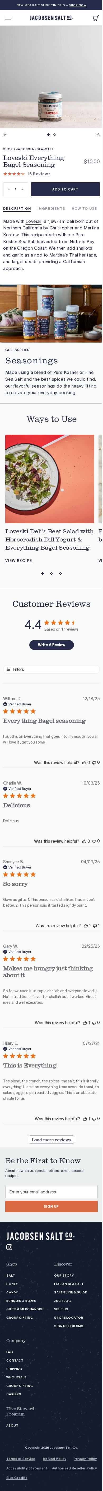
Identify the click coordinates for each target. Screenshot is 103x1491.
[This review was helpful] (84, 762)
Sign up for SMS (68, 1326)
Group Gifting (19, 1317)
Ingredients (51, 208)
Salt (10, 1275)
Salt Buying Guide (70, 1292)
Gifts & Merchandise (25, 1309)
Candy (12, 1292)
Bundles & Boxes (21, 1300)
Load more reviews (51, 1140)
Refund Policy (54, 1458)
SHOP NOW (77, 5)
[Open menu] (8, 18)
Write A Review (51, 645)
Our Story (64, 1275)
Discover (63, 1264)
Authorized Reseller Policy (74, 1468)
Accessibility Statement (26, 1468)
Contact (15, 1360)
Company (16, 1341)
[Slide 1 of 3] (42, 573)
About (12, 1425)
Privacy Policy (85, 1458)
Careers (13, 1394)
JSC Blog (62, 1300)
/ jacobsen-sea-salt (34, 149)
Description (17, 208)
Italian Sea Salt (69, 1284)
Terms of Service (20, 1458)
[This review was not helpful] (94, 762)
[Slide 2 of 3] (51, 573)
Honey (12, 1284)
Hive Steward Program (20, 1412)
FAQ (9, 1352)
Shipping (14, 1369)
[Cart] (96, 18)
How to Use (84, 208)
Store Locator (68, 1317)
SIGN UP (51, 1206)
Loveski (33, 221)
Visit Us (61, 1309)
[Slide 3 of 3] (60, 573)
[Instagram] (9, 1247)
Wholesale (16, 1377)
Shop (11, 1264)
